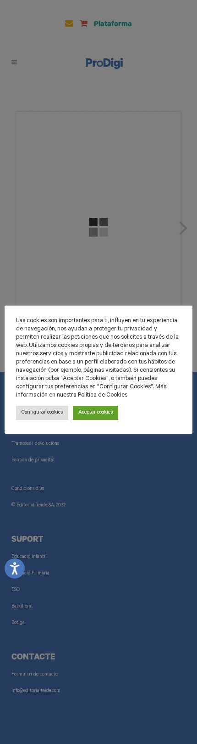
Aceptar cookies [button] (95, 413)
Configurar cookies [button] (42, 413)
